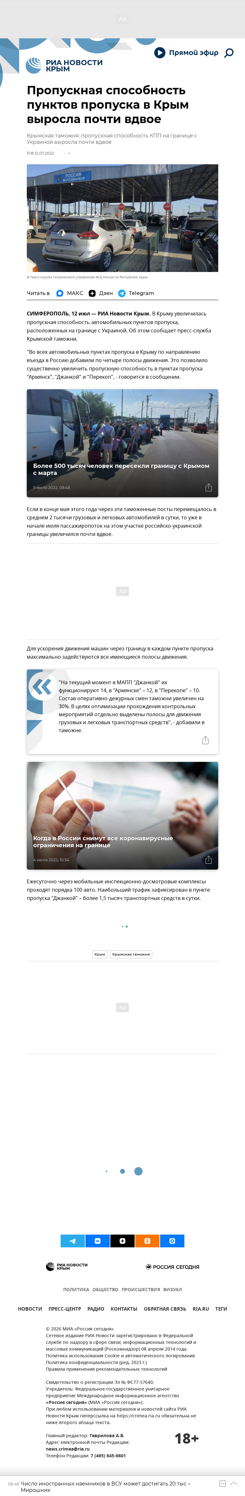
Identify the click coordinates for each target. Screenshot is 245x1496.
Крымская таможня (131, 954)
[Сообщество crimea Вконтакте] (97, 1241)
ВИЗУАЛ (172, 1290)
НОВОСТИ (30, 1310)
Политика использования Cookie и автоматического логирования (120, 1356)
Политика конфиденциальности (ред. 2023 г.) (96, 1363)
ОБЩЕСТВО (105, 1290)
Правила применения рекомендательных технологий (106, 1369)
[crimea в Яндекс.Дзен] (122, 1241)
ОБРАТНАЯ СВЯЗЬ (165, 1310)
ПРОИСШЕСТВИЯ (141, 1290)
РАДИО (95, 1310)
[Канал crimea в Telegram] (73, 1241)
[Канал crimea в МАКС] (172, 1241)
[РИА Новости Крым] (64, 66)
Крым (99, 954)
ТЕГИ (221, 1310)
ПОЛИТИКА (76, 1290)
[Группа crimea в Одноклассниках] (147, 1241)
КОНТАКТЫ (124, 1310)
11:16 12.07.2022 (40, 153)
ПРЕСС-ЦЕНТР (64, 1310)
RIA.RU (201, 1310)
